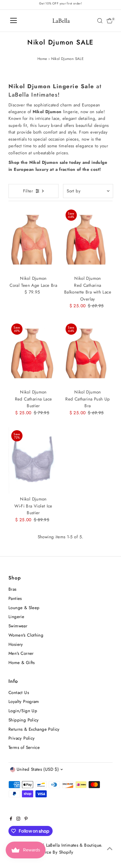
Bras (12, 589)
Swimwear (17, 626)
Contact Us (18, 693)
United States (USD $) (38, 769)
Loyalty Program (23, 701)
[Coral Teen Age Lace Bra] (33, 240)
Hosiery (15, 644)
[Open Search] (99, 20)
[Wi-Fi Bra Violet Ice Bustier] (33, 460)
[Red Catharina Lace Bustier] (33, 354)
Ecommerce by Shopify (51, 852)
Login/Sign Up (22, 711)
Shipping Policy (23, 720)
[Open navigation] (13, 21)
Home (42, 58)
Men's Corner (21, 653)
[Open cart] (110, 20)
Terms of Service (24, 747)
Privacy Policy (21, 738)
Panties (15, 598)
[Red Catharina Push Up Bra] (88, 354)
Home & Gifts (21, 663)
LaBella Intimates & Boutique (73, 845)
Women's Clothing (25, 635)
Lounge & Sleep (23, 608)
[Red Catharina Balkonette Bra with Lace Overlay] (88, 240)
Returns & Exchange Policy (34, 729)
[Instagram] (18, 819)
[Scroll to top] (109, 848)
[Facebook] (11, 819)
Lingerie (16, 617)
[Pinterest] (26, 819)
